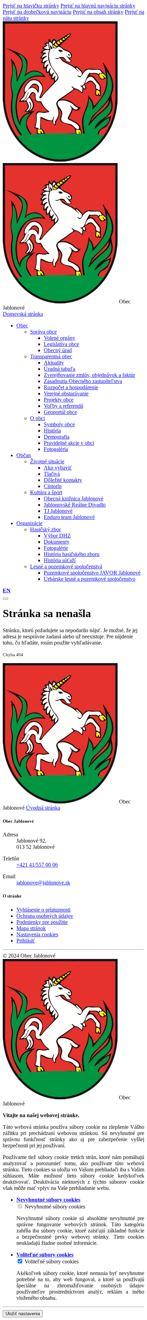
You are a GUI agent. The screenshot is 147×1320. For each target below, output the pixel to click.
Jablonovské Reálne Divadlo (75, 505)
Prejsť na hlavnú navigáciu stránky (98, 6)
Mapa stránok (31, 928)
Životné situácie (47, 461)
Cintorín (53, 486)
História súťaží (60, 560)
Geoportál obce (60, 412)
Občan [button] (23, 455)
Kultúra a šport (46, 492)
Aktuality (54, 363)
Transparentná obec (51, 356)
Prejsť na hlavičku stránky (31, 6)
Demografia (56, 437)
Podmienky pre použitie (42, 922)
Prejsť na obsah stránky (98, 12)
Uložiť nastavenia (22, 1313)
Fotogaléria (56, 449)
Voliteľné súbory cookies (52, 1261)
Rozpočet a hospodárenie (71, 387)
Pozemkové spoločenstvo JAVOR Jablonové (92, 573)
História (52, 430)
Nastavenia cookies (37, 934)
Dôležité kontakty (63, 480)
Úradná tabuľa (59, 369)
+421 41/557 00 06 (37, 865)
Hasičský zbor (45, 529)
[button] (7, 590)
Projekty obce (59, 400)
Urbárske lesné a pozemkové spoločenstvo (89, 579)
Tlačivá (52, 474)
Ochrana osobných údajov (44, 916)
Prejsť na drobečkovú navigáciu (37, 12)
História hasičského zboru (71, 554)
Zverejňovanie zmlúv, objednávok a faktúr (89, 375)
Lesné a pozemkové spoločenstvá (66, 566)
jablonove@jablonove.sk (43, 882)
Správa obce (43, 332)
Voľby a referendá (63, 406)
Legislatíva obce (61, 344)
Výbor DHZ (57, 536)
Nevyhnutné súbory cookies (55, 1206)
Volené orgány (59, 338)
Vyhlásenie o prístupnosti (43, 910)
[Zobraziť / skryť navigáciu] (5, 599)
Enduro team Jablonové (69, 517)
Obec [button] (22, 325)
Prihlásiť (25, 940)
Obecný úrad (58, 350)
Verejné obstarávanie (66, 393)
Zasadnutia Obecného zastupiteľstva (83, 381)
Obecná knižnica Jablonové (73, 498)
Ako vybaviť (58, 468)
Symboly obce (59, 424)
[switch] (20, 1206)
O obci (37, 418)
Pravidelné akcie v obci (69, 443)
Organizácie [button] (29, 523)
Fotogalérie (56, 548)
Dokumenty (56, 542)
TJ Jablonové (58, 511)
